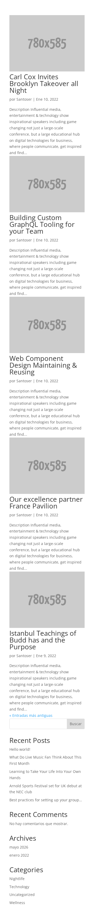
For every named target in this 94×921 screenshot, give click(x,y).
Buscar (76, 723)
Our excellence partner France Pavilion (46, 502)
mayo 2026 (18, 847)
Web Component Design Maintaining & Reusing (43, 365)
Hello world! (19, 749)
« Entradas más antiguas (30, 715)
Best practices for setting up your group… (45, 799)
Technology (19, 886)
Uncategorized (22, 894)
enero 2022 (19, 855)
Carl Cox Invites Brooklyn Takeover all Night (43, 83)
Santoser (24, 99)
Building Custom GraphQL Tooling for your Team (42, 224)
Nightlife (17, 878)
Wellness (17, 902)
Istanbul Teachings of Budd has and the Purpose (42, 639)
